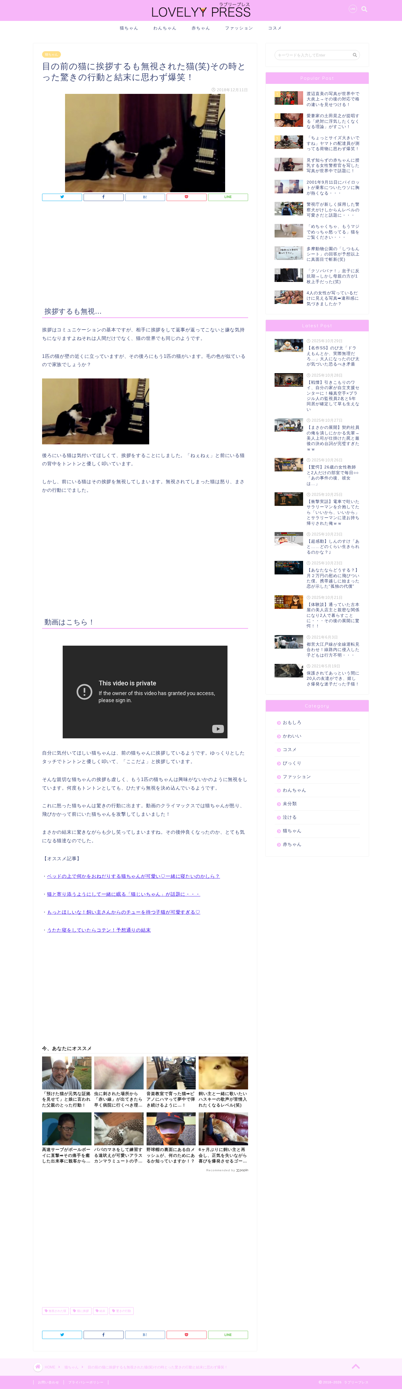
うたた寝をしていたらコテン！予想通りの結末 (99, 930)
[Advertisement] (145, 255)
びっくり (292, 762)
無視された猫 (57, 1310)
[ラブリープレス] (201, 18)
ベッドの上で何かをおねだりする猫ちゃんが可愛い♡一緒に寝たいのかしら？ (133, 876)
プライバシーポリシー (86, 1382)
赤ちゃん (201, 28)
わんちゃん (165, 28)
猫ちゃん (129, 28)
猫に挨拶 (82, 1310)
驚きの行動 (123, 1310)
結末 (102, 1310)
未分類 (290, 803)
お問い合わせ (48, 1382)
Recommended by (220, 1170)
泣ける (290, 817)
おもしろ (292, 722)
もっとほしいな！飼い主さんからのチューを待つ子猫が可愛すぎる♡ (123, 912)
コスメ (275, 28)
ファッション (239, 28)
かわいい (292, 735)
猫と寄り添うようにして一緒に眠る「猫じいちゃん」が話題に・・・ (123, 894)
